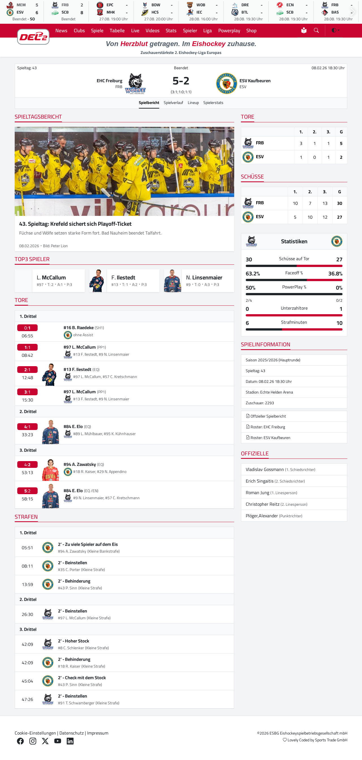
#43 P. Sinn (67, 588)
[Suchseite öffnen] (316, 29)
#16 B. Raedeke (79, 327)
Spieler (190, 30)
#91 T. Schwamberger (76, 703)
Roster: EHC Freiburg (267, 427)
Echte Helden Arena (276, 392)
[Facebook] (20, 741)
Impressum (97, 733)
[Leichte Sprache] (304, 30)
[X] (45, 741)
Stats (171, 30)
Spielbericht (149, 102)
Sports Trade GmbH (331, 740)
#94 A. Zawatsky (80, 464)
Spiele (97, 30)
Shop (251, 30)
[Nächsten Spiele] (353, 12)
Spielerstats (213, 102)
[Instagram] (32, 741)
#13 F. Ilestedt (77, 369)
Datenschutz (71, 733)
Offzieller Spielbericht (268, 416)
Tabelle (117, 30)
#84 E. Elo (73, 426)
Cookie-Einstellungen (35, 733)
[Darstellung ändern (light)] (335, 30)
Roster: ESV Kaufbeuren (270, 437)
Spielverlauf (173, 102)
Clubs (79, 30)
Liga (207, 30)
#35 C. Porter (69, 569)
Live (135, 30)
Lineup (193, 102)
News (61, 30)
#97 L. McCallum (80, 347)
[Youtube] (57, 741)
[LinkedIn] (70, 741)
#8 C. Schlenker (71, 648)
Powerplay (229, 30)
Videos (153, 30)
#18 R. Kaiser (69, 666)
